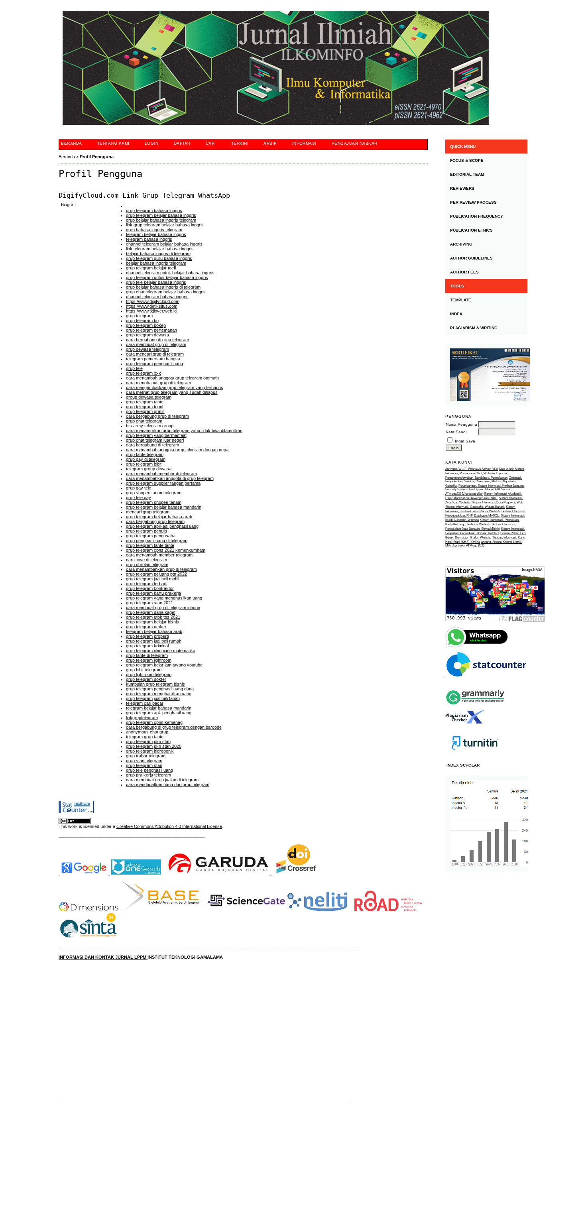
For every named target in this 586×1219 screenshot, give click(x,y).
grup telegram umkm (146, 626)
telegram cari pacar (144, 703)
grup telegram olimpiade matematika (160, 650)
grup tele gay (138, 497)
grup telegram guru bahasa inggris (159, 258)
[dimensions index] (88, 909)
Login (152, 143)
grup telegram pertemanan (151, 330)
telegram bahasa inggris (149, 239)
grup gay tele (138, 488)
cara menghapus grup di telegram (158, 382)
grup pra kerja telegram (148, 775)
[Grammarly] (475, 708)
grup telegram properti (147, 636)
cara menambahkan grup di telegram (161, 569)
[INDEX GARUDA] (219, 873)
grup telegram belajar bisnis (152, 621)
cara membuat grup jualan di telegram (162, 779)
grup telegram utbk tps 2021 (153, 617)
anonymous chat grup (147, 731)
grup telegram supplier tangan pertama (163, 483)
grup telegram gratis (145, 411)
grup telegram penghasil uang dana (160, 688)
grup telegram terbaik (146, 583)
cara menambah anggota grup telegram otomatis (173, 378)
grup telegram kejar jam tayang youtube (164, 665)
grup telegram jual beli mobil (152, 578)
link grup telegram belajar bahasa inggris (165, 224)
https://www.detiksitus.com (151, 306)
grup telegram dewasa (147, 334)
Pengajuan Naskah (355, 143)
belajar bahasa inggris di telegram (158, 253)
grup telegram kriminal (147, 645)
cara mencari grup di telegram (155, 354)
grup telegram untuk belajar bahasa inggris (167, 277)
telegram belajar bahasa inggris (156, 234)
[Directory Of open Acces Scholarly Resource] (388, 909)
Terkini (240, 143)
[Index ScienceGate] (246, 909)
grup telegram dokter (146, 679)
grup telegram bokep (146, 325)
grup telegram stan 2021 (149, 602)
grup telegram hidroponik (150, 751)
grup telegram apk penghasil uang (158, 712)
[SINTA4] (88, 939)
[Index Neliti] (317, 909)
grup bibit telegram (143, 669)
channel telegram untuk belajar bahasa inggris (170, 272)
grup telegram (139, 315)
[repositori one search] (136, 873)
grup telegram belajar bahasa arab (159, 516)
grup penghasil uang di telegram (156, 540)
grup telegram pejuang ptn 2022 (156, 574)
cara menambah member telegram (159, 554)
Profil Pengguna (97, 156)
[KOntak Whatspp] (477, 647)
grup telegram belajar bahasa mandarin (163, 507)
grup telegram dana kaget (150, 612)
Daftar (182, 143)
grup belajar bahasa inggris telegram (161, 220)
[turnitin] (475, 757)
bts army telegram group (149, 425)
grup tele (134, 368)
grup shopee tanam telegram (153, 492)
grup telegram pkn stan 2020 (153, 746)
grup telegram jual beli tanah (153, 698)
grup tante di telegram (147, 655)
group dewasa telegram (148, 397)
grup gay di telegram (145, 459)
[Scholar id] (84, 873)
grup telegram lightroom (148, 660)
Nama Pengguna (461, 424)
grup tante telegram (144, 454)
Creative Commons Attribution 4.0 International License (169, 826)
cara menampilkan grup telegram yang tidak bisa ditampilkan (184, 430)
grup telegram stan (144, 765)
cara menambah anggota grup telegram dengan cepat (178, 449)
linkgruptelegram (142, 717)
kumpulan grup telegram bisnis (155, 684)
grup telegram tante (144, 401)
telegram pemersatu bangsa (153, 358)
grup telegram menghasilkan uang (158, 693)
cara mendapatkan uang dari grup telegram (167, 784)
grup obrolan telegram (147, 564)
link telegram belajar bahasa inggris (160, 248)
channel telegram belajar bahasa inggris (164, 244)
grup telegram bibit (143, 464)
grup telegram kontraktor (150, 588)
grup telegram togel (144, 406)
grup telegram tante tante (150, 545)
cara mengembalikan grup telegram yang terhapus (174, 387)
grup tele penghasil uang (149, 770)
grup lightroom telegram (148, 674)
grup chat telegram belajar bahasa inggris (166, 291)
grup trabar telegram (145, 755)
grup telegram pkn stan (148, 741)
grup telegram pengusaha (150, 535)
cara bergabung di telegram (152, 444)
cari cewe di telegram (146, 559)
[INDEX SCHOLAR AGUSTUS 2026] (486, 823)
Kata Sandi (456, 432)
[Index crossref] (296, 873)
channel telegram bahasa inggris (157, 296)
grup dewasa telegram (147, 349)
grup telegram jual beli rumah (153, 641)
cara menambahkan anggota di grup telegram (170, 478)
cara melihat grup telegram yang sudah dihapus (172, 392)
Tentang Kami (113, 143)
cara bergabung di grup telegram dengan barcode (174, 727)
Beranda (71, 143)
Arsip (270, 143)
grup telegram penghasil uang (154, 363)
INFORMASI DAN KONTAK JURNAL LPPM (103, 957)
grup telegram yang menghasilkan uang (164, 598)
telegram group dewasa (148, 468)
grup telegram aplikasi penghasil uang (162, 526)
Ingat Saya (465, 441)
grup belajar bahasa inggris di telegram (163, 287)
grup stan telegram (144, 760)
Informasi (304, 143)
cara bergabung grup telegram (155, 521)
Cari (211, 143)
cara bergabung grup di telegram (157, 416)
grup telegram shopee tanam (153, 502)
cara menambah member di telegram (161, 473)
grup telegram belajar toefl (151, 267)
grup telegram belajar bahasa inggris (161, 215)
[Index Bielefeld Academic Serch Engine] (161, 909)
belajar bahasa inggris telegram (156, 263)
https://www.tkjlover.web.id (151, 311)
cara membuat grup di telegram (156, 344)
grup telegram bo (142, 320)
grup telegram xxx (143, 373)
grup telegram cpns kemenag (154, 722)
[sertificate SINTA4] (486, 375)
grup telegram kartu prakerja (153, 593)
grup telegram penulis (146, 531)
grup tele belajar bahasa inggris (156, 282)
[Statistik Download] (485, 675)
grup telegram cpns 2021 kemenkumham (165, 550)
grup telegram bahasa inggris (154, 210)
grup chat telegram (144, 421)
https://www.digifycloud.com (152, 301)
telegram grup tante (144, 736)
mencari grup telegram (147, 511)
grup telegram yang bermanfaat (156, 435)
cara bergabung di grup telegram (157, 339)
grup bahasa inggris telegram (154, 229)
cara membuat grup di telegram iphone (163, 607)
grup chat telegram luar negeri (155, 440)
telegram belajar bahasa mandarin (158, 708)
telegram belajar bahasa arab (154, 631)
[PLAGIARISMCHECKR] (465, 722)
